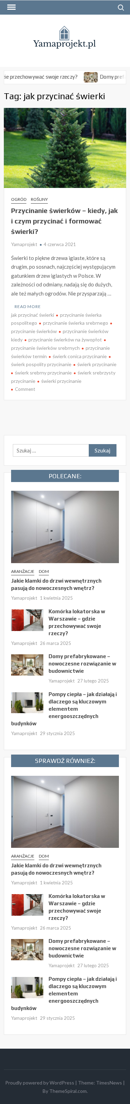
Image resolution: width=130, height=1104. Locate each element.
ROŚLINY (39, 199)
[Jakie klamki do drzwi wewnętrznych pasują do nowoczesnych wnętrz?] (65, 526)
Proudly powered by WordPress (39, 1083)
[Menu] (11, 7)
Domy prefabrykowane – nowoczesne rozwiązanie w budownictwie (82, 663)
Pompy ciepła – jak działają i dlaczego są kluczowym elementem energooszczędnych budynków (64, 708)
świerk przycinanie (96, 364)
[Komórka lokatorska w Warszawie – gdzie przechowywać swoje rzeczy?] (27, 619)
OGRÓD (18, 199)
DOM (44, 571)
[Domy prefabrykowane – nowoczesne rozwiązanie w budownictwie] (79, 76)
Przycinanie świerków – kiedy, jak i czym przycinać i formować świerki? (64, 220)
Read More (28, 306)
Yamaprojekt (24, 244)
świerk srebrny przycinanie (43, 373)
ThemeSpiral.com (68, 1091)
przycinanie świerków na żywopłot (65, 339)
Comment (25, 389)
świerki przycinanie (61, 381)
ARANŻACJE (22, 571)
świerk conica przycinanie (80, 356)
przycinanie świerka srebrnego (75, 323)
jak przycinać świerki (32, 315)
